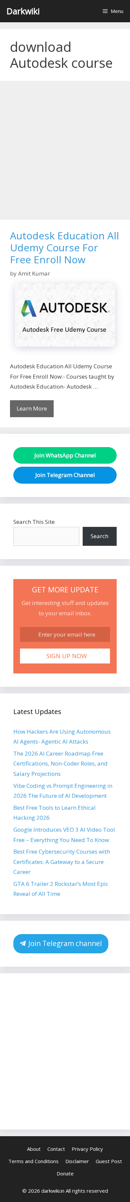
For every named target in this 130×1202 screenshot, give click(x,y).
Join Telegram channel (64, 943)
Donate (65, 1173)
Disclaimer (77, 1161)
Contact (56, 1148)
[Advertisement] (65, 152)
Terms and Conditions (33, 1161)
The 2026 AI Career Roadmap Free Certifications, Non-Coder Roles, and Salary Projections (60, 764)
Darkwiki (23, 11)
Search (99, 536)
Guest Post (109, 1161)
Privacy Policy (87, 1148)
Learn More (32, 408)
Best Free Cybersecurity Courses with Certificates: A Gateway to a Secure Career (61, 862)
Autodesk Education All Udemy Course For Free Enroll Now (64, 247)
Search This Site (34, 522)
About (34, 1148)
